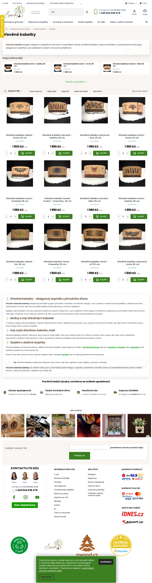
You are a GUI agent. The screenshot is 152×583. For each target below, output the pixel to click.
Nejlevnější (51, 91)
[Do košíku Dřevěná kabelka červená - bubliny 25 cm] (64, 153)
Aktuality (57, 501)
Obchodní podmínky (96, 490)
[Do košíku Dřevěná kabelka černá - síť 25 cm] (101, 279)
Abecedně (97, 91)
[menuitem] (14, 22)
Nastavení (46, 577)
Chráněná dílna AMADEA (61, 3)
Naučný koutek (60, 517)
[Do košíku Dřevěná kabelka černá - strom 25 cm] (138, 153)
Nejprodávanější (81, 91)
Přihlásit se (79, 455)
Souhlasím (105, 561)
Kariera (57, 505)
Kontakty (57, 482)
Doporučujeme (35, 91)
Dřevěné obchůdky (35, 3)
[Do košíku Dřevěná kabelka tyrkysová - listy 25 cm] (101, 153)
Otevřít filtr (14, 91)
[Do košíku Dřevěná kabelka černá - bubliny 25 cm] (138, 216)
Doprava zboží (94, 486)
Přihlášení (92, 475)
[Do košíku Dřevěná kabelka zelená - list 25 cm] (26, 279)
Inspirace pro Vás (61, 497)
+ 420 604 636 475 (26, 490)
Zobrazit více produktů (74, 82)
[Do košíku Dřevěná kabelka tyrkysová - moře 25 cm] (138, 279)
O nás (5, 3)
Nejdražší (65, 91)
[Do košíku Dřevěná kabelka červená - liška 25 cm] (101, 216)
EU (55, 509)
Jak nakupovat (60, 486)
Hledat (87, 12)
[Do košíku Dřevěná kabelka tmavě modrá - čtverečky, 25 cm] (64, 216)
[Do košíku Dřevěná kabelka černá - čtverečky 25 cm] (64, 279)
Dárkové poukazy (61, 494)
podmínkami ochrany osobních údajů (126, 447)
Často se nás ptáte (62, 513)
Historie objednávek (96, 482)
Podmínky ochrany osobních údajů (95, 494)
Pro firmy (17, 3)
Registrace (92, 478)
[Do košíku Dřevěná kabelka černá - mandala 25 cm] (26, 216)
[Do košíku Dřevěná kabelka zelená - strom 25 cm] (26, 153)
